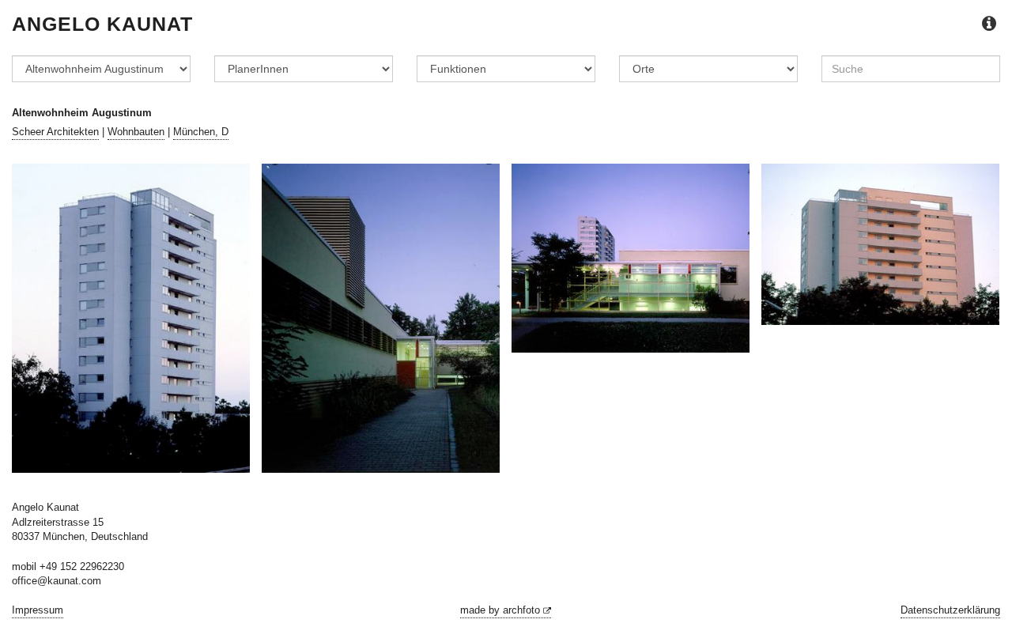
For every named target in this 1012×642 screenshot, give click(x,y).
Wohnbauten (136, 132)
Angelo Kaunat (102, 24)
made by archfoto (501, 610)
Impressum (37, 610)
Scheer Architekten (55, 132)
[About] (989, 24)
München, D (200, 132)
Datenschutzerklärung (950, 610)
